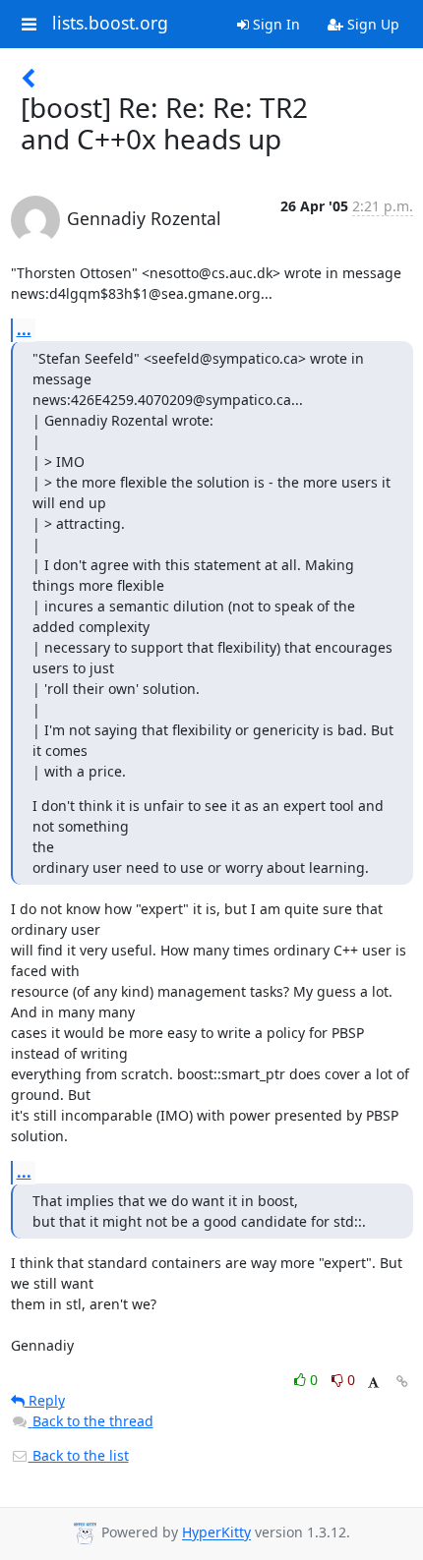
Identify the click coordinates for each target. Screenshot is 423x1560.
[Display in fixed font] (373, 1382)
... (24, 329)
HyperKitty (216, 1533)
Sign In (274, 24)
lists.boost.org (110, 23)
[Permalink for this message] (402, 1381)
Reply (45, 1400)
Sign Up (371, 24)
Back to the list (79, 1455)
